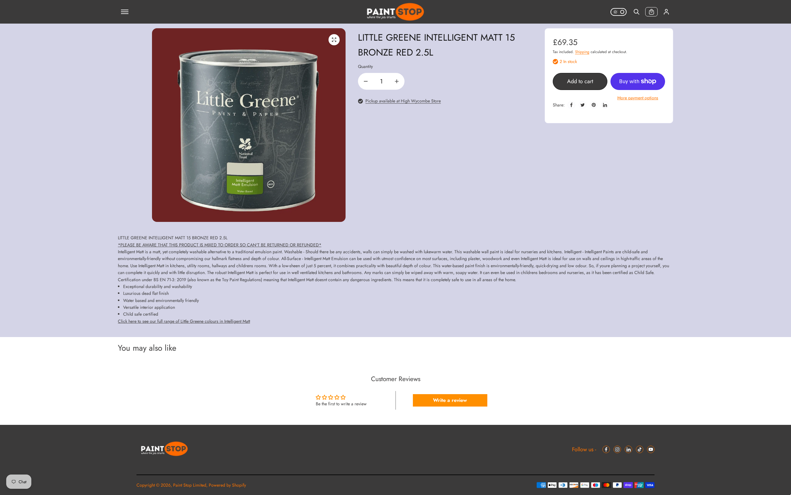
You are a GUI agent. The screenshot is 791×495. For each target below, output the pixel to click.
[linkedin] (628, 449)
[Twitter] (582, 105)
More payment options (637, 98)
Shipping (582, 52)
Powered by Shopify (227, 485)
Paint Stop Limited (189, 485)
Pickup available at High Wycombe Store (403, 101)
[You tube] (651, 449)
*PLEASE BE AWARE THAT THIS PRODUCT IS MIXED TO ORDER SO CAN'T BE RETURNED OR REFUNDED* (219, 245)
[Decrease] (365, 81)
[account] (666, 11)
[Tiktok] (639, 449)
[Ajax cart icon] (651, 11)
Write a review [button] (450, 400)
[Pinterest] (593, 105)
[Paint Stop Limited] (395, 12)
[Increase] (396, 81)
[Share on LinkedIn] (605, 105)
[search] (636, 11)
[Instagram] (617, 449)
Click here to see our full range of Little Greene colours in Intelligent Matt (184, 321)
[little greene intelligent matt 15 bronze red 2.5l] (334, 40)
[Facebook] (571, 105)
